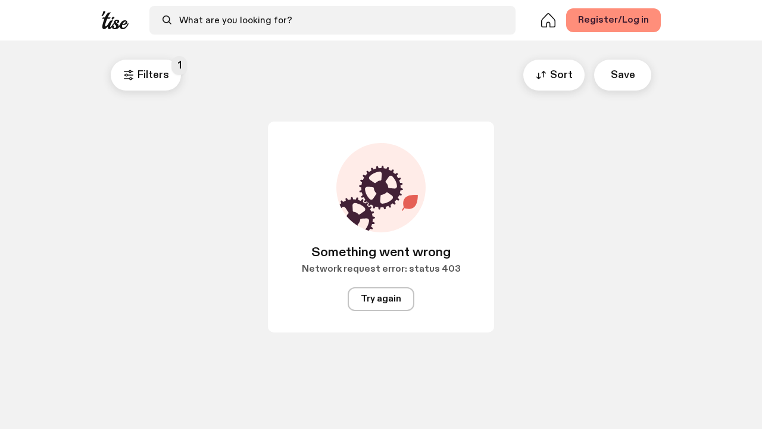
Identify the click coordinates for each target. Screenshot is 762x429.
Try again (381, 299)
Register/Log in (613, 20)
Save (623, 75)
